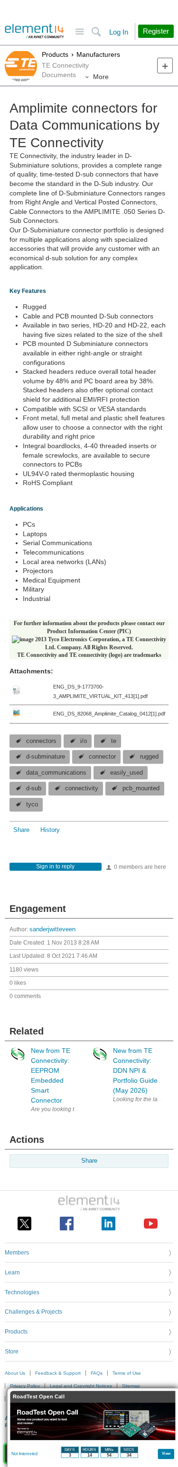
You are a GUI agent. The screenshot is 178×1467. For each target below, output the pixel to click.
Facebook (67, 1223)
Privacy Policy (25, 1385)
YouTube (151, 1223)
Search (96, 32)
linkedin (108, 1223)
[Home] (34, 31)
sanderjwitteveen (52, 929)
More (101, 76)
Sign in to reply (55, 866)
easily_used (126, 772)
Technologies (22, 1292)
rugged (149, 756)
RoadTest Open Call (39, 1397)
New (165, 65)
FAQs (97, 1373)
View (166, 1453)
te (113, 741)
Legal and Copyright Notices (81, 1385)
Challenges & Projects (33, 1312)
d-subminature (45, 756)
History (50, 830)
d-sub (33, 788)
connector (102, 756)
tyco (32, 804)
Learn (12, 1272)
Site (79, 32)
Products (55, 54)
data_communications (56, 772)
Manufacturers (98, 54)
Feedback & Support (58, 1373)
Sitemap (131, 1385)
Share (21, 830)
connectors (41, 741)
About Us (15, 1373)
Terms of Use (126, 1373)
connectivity (81, 788)
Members (17, 1252)
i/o (83, 741)
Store (12, 1351)
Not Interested (24, 1453)
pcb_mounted (140, 788)
